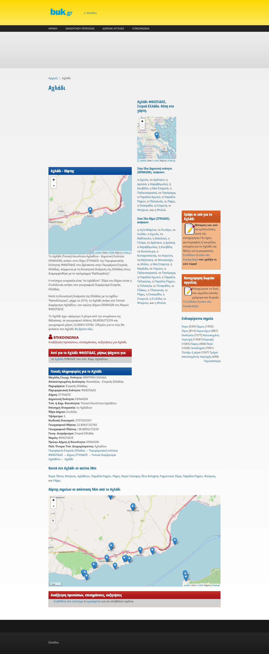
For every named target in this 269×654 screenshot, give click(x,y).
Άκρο (185, 326)
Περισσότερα (212, 361)
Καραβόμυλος (159, 184)
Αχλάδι (59, 359)
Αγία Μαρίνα (148, 230)
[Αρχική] (61, 12)
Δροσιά (141, 184)
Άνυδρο (166, 230)
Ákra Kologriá (149, 476)
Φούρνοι (142, 210)
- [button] (54, 185)
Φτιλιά (161, 210)
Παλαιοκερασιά (147, 192)
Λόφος (194, 344)
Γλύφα (141, 242)
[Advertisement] (134, 50)
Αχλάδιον (83, 476)
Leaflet (98, 252)
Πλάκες (141, 290)
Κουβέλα (142, 188)
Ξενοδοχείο (197, 348)
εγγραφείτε (93, 601)
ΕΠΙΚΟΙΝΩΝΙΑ (140, 28)
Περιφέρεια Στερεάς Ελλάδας (66, 450)
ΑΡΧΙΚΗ (52, 28)
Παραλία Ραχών (164, 281)
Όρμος (200, 326)
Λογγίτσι (167, 255)
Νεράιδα (142, 268)
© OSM (110, 252)
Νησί (210, 344)
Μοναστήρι (165, 260)
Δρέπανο (159, 179)
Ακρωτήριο (203, 331)
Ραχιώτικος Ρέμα (170, 476)
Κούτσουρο (148, 251)
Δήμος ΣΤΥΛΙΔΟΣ (77, 455)
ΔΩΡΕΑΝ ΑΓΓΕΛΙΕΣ (113, 28)
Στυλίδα (157, 298)
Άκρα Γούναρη (130, 476)
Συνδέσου (189, 255)
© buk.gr (127, 252)
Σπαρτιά (161, 205)
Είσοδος (92, 13)
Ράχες (171, 201)
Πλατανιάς (156, 201)
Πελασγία (146, 285)
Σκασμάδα (146, 205)
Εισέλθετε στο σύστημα (68, 601)
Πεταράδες (163, 285)
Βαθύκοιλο (144, 238)
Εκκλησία (187, 335)
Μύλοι (145, 264)
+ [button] (54, 179)
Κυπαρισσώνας (146, 255)
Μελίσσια (147, 260)
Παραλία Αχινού (150, 197)
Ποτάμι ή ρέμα (191, 352)
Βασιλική (161, 238)
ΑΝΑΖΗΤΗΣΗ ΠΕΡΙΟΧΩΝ (80, 28)
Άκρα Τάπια (55, 476)
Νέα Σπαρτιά (160, 188)
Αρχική (52, 78)
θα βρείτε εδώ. (84, 329)
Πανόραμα (168, 192)
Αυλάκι (141, 234)
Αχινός (144, 179)
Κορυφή (208, 339)
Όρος (185, 331)
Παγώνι (158, 268)
